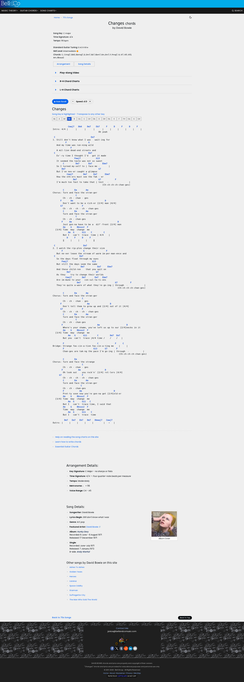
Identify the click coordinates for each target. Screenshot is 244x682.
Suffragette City (77, 595)
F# (124, 119)
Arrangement (63, 64)
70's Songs (68, 17)
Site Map (137, 673)
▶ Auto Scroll (60, 101)
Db (94, 119)
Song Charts (47, 10)
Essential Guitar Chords (66, 446)
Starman (74, 590)
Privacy (129, 673)
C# (89, 119)
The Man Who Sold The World (83, 599)
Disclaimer (120, 673)
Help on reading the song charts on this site (76, 437)
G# (139, 119)
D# (104, 119)
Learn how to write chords (68, 441)
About (112, 673)
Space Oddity (76, 585)
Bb (69, 119)
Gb (129, 119)
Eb (109, 119)
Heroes (73, 576)
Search (238, 10)
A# (64, 119)
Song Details (84, 64)
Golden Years (76, 571)
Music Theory (9, 10)
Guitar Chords (28, 10)
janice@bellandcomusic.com (122, 631)
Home (57, 17)
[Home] (119, 4)
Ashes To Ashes (77, 567)
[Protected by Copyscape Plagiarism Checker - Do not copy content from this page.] (122, 676)
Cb (79, 119)
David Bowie (92, 526)
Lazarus (73, 581)
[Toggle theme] (190, 17)
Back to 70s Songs (61, 617)
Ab (54, 119)
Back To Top (185, 618)
